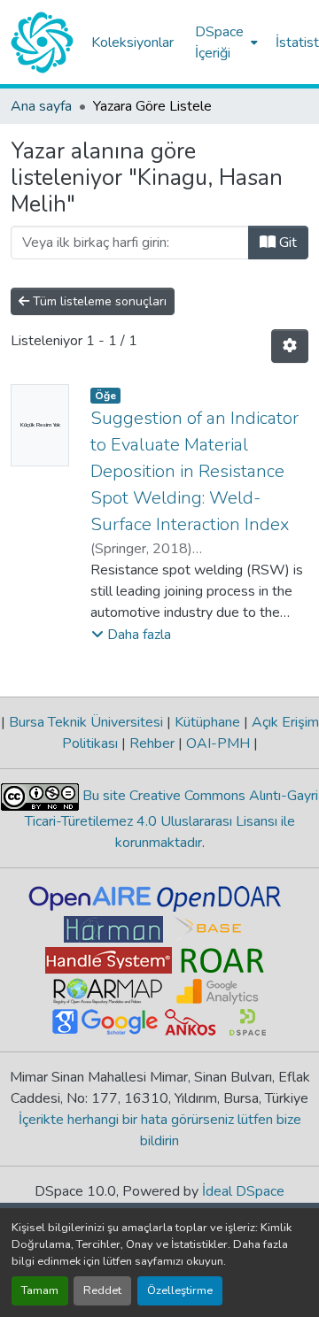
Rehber (152, 743)
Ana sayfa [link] (41, 106)
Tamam (39, 1290)
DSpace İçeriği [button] (219, 42)
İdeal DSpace (243, 1191)
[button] (42, 42)
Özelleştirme (180, 1290)
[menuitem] (224, 42)
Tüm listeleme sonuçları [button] (98, 301)
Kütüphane (207, 722)
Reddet (102, 1290)
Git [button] (286, 242)
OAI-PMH (218, 743)
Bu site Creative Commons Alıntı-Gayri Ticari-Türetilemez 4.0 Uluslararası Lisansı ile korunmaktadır (172, 819)
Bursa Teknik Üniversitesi (86, 722)
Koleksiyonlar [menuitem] (132, 42)
